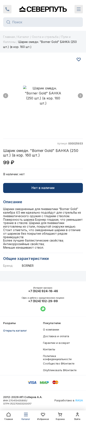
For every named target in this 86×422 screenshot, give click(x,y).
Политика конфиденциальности (57, 357)
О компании (51, 329)
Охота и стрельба (45, 37)
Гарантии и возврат (56, 342)
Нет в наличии (43, 188)
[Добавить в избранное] (78, 59)
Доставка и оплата (56, 336)
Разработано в (68, 400)
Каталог (23, 37)
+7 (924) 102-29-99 (43, 301)
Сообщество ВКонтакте (59, 363)
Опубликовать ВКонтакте (60, 370)
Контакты (49, 349)
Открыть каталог (15, 330)
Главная (9, 37)
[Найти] (7, 22)
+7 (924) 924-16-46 (43, 291)
